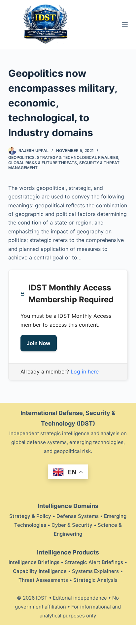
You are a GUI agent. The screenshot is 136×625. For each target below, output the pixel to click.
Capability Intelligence (40, 571)
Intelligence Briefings (34, 562)
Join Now (39, 343)
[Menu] (125, 25)
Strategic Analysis (95, 580)
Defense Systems (77, 516)
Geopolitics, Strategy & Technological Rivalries (63, 157)
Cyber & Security (71, 525)
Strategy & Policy (30, 516)
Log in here (85, 371)
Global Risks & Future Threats (42, 162)
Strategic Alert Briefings (94, 562)
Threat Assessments (43, 580)
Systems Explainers (95, 571)
